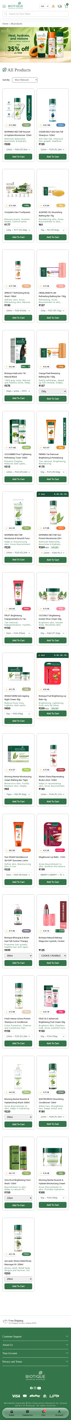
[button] (66, 6)
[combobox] (35, 13)
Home (5, 23)
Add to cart (18, 156)
